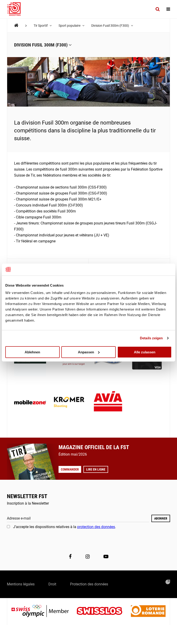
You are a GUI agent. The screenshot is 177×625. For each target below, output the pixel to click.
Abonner (160, 518)
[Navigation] (168, 9)
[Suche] (157, 9)
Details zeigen (151, 338)
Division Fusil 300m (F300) (110, 25)
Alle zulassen (144, 352)
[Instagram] (88, 557)
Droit (52, 584)
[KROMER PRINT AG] (69, 403)
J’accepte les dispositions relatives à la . (64, 527)
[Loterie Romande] (148, 611)
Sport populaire (70, 25)
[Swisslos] (103, 611)
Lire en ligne (95, 469)
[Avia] (107, 403)
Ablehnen (32, 352)
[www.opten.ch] (167, 582)
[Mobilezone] (30, 403)
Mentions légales (21, 584)
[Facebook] (70, 557)
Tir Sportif (41, 25)
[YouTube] (106, 557)
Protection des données (89, 584)
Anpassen (86, 352)
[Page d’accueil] (16, 9)
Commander (70, 469)
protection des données (96, 527)
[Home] (16, 25)
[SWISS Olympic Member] (44, 611)
